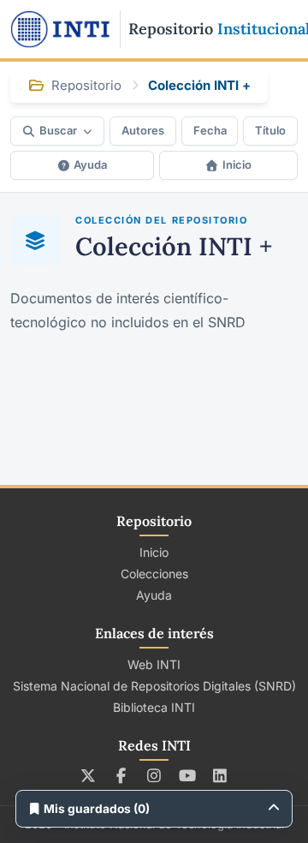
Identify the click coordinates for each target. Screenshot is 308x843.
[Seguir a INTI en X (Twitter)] (88, 775)
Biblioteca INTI (154, 707)
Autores (142, 130)
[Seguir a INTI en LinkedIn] (220, 775)
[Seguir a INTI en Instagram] (154, 775)
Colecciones (154, 573)
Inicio (237, 164)
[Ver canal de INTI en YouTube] (187, 775)
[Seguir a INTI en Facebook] (121, 775)
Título (270, 130)
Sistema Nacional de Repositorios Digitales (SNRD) (154, 686)
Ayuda (90, 164)
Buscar (58, 130)
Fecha (210, 130)
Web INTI (154, 664)
